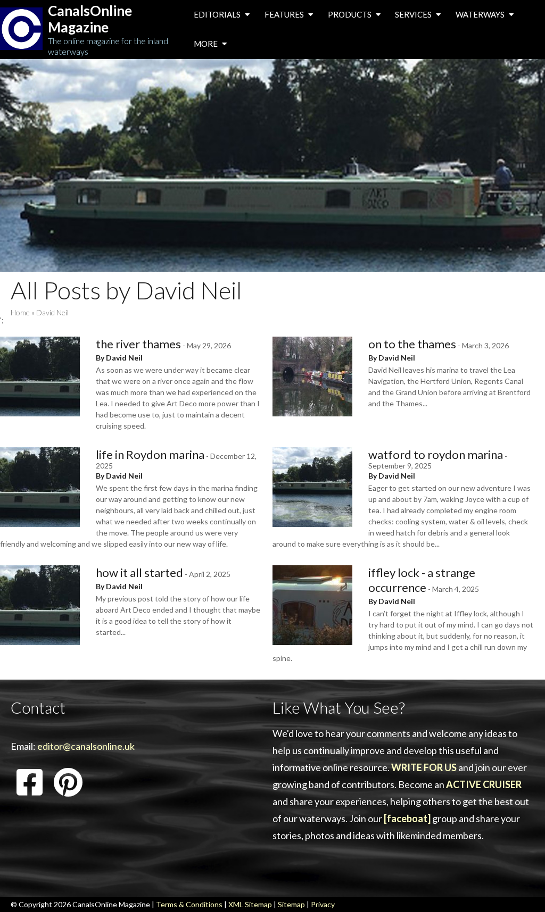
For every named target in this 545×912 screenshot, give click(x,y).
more (206, 43)
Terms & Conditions (189, 904)
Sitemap (291, 904)
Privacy (323, 904)
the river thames (138, 344)
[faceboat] (407, 818)
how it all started (139, 572)
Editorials (218, 14)
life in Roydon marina (150, 454)
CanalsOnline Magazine (90, 19)
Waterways (481, 14)
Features (285, 14)
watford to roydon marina (435, 454)
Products (350, 14)
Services (414, 14)
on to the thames (412, 344)
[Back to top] (520, 887)
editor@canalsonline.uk (86, 746)
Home (20, 312)
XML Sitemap (250, 904)
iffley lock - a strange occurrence (421, 580)
